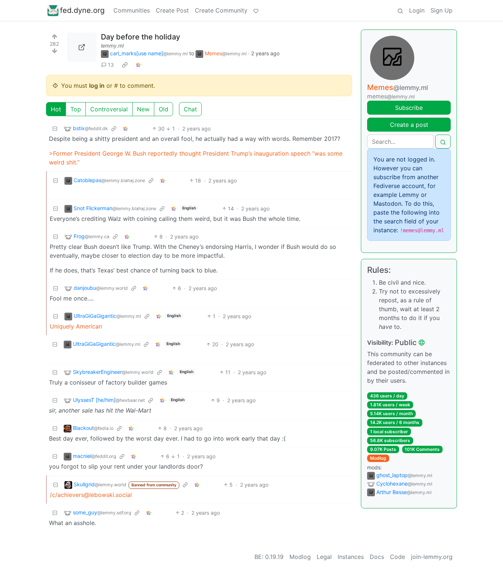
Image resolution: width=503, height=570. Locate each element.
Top (75, 109)
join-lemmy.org (432, 556)
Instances (351, 556)
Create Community (221, 10)
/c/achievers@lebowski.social (91, 494)
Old (163, 109)
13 (111, 65)
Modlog (378, 458)
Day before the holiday (140, 36)
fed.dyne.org (82, 10)
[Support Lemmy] (255, 10)
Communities (131, 10)
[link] (125, 65)
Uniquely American (76, 326)
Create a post (409, 124)
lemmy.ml (112, 45)
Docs (377, 556)
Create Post (172, 10)
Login (417, 10)
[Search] (400, 10)
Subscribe (409, 107)
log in (97, 85)
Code (397, 556)
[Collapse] (55, 128)
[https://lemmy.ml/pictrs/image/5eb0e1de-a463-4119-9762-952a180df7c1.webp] (81, 47)
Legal (324, 556)
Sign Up (441, 10)
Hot (56, 109)
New (143, 109)
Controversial (109, 109)
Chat (190, 109)
